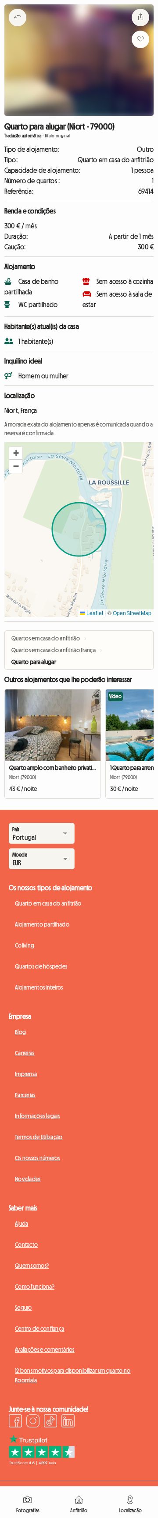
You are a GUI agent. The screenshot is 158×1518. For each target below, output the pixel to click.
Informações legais (37, 1116)
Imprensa (26, 1074)
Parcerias (25, 1095)
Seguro (23, 1308)
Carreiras (25, 1053)
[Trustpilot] (42, 1462)
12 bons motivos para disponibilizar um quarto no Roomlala (72, 1375)
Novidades (28, 1179)
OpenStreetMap (132, 612)
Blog (20, 1032)
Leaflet (94, 612)
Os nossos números (37, 1158)
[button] (15, 453)
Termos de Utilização (39, 1137)
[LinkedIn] (68, 1422)
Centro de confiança (39, 1329)
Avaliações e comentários (45, 1350)
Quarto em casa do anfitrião (48, 903)
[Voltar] (17, 28)
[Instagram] (33, 1422)
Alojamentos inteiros (39, 987)
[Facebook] (15, 1422)
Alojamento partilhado (42, 924)
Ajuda (21, 1224)
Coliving (24, 945)
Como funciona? (34, 1287)
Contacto (26, 1245)
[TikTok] (50, 1422)
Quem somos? (32, 1266)
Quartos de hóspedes (41, 966)
